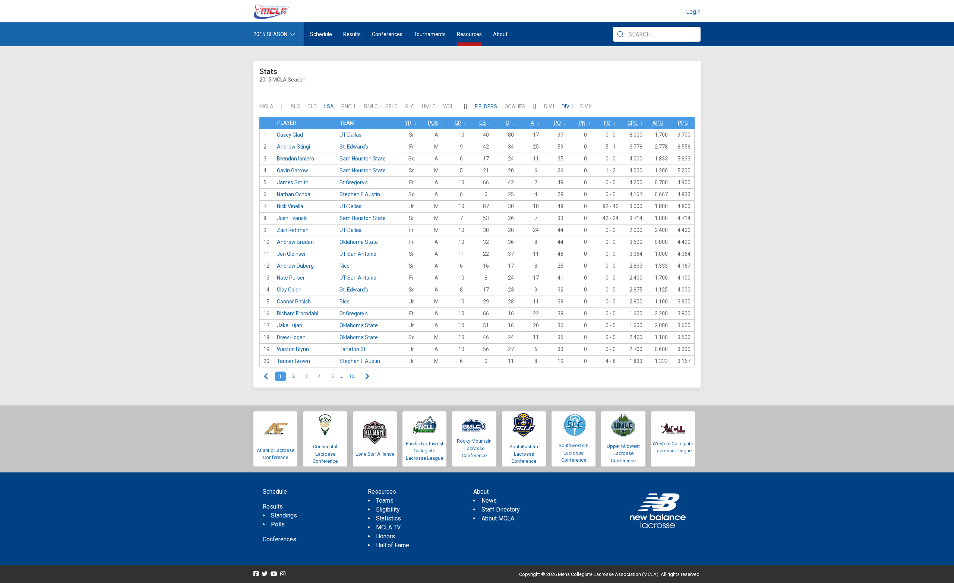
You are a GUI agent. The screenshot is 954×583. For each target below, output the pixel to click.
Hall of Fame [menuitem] (392, 545)
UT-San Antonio (357, 254)
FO (607, 123)
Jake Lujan (289, 325)
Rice (344, 266)
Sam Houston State (362, 159)
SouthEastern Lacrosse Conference (523, 454)
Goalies (515, 106)
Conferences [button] (387, 34)
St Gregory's (353, 182)
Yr (408, 123)
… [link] (341, 376)
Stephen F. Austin (359, 194)
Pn (582, 123)
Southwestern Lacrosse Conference (573, 453)
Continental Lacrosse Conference (325, 454)
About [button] (500, 34)
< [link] (266, 376)
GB (482, 123)
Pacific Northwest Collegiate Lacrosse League (424, 451)
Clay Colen (289, 290)
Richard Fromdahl (297, 313)
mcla (266, 106)
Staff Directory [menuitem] (500, 509)
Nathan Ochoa (293, 194)
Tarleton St (352, 349)
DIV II (567, 106)
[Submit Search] (620, 34)
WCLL (449, 106)
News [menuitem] (489, 500)
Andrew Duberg (295, 266)
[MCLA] (272, 12)
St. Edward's (353, 147)
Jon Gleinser (291, 254)
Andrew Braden (295, 242)
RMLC (371, 106)
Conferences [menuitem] (279, 539)
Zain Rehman (293, 230)
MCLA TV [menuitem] (388, 527)
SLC (409, 106)
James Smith (293, 182)
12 (351, 376)
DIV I (549, 106)
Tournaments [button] (430, 34)
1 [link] (280, 376)
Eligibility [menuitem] (388, 509)
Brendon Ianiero (295, 159)
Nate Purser (291, 278)
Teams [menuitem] (385, 500)
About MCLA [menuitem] (497, 518)
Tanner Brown (293, 361)
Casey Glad (290, 135)
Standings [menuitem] (284, 515)
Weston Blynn (293, 349)
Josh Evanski (292, 218)
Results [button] (352, 34)
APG (658, 123)
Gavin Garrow (292, 170)
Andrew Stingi (293, 147)
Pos (433, 123)
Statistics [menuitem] (388, 518)
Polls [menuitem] (278, 524)
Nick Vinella (290, 206)
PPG (683, 123)
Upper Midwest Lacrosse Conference (623, 453)
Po (557, 123)
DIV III (586, 106)
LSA (329, 106)
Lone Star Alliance (375, 454)
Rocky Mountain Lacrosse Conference (474, 448)
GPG (633, 123)
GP (458, 123)
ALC (295, 106)
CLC (312, 106)
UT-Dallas (350, 135)
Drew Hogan (291, 337)
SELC (391, 106)
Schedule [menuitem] (321, 34)
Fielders (486, 106)
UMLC (429, 106)
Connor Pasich (294, 302)
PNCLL (349, 106)
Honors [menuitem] (385, 536)
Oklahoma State (358, 242)
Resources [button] (469, 34)
